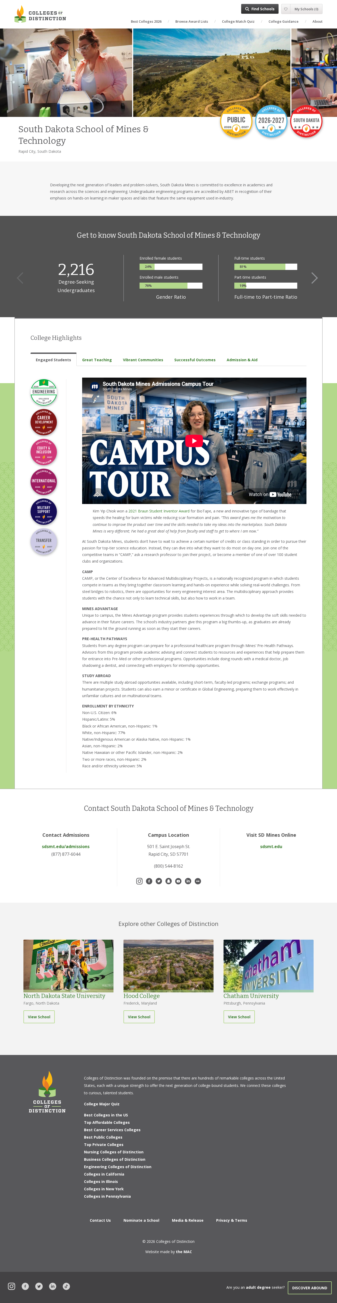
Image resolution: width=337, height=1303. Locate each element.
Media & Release (188, 1220)
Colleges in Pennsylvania (107, 1196)
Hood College (141, 996)
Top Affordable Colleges (107, 1122)
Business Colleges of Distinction (114, 1159)
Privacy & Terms (231, 1220)
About (318, 21)
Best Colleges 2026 (146, 21)
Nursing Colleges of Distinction (113, 1151)
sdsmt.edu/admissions (66, 846)
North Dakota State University (64, 996)
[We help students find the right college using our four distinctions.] (40, 14)
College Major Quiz (102, 1103)
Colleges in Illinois (101, 1181)
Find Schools (263, 8)
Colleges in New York (104, 1188)
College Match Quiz (238, 21)
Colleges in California (104, 1174)
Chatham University (251, 996)
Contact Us (100, 1220)
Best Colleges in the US (106, 1114)
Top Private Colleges (103, 1144)
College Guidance (284, 21)
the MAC (184, 1251)
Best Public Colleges (103, 1137)
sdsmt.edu (271, 846)
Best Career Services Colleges (112, 1129)
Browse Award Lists (191, 21)
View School (39, 1016)
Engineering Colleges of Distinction (117, 1166)
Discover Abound (309, 1287)
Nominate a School (141, 1220)
